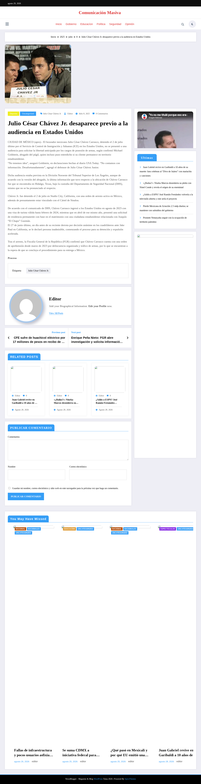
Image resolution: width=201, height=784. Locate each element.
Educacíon (86, 24)
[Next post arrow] (127, 337)
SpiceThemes (130, 779)
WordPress (98, 779)
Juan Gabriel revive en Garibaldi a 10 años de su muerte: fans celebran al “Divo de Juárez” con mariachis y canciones (24, 401)
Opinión (129, 24)
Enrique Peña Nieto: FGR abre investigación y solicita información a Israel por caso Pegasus (96, 340)
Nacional (72, 529)
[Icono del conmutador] (7, 24)
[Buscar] (182, 24)
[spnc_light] (192, 24)
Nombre (11, 466)
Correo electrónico (78, 466)
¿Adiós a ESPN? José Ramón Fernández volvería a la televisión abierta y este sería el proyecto (107, 401)
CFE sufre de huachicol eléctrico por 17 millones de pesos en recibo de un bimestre (39, 340)
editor (70, 114)
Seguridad (115, 24)
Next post (76, 332)
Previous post (58, 332)
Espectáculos (123, 529)
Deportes (13, 114)
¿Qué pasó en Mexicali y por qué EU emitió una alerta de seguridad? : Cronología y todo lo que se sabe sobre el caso (84, 753)
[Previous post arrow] (9, 337)
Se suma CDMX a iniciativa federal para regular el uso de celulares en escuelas (34, 753)
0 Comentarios (102, 114)
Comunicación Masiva (100, 12)
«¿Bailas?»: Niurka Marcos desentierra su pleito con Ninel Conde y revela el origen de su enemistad (66, 401)
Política (101, 24)
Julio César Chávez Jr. (52, 114)
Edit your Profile (97, 306)
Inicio (59, 24)
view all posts (56, 313)
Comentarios (14, 437)
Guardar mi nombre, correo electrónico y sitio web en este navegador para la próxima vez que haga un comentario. (65, 488)
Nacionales (86, 529)
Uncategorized (28, 114)
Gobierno (71, 24)
